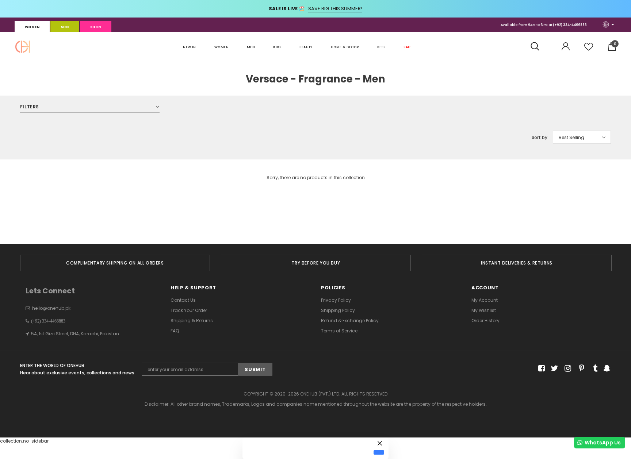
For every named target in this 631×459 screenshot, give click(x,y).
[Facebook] (540, 368)
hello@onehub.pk (51, 308)
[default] (379, 452)
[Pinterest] (579, 368)
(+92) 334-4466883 (570, 25)
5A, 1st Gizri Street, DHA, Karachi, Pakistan (75, 334)
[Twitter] (553, 368)
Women (32, 27)
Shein (95, 27)
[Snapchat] (606, 368)
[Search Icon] (539, 46)
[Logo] (23, 47)
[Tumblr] (592, 368)
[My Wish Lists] (588, 49)
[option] (115, 263)
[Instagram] (566, 368)
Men (65, 27)
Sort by (539, 137)
